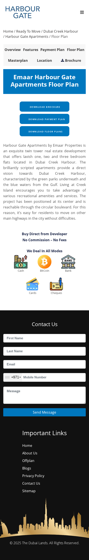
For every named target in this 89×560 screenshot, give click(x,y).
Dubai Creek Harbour (60, 31)
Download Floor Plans (45, 131)
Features (30, 49)
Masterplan (18, 60)
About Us (29, 453)
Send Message (44, 412)
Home (8, 31)
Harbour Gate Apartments (26, 36)
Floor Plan (75, 49)
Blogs (26, 468)
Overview (13, 49)
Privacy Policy (33, 475)
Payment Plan (52, 49)
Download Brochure (44, 106)
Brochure (73, 60)
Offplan (28, 460)
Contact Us (31, 483)
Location (44, 60)
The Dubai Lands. (35, 543)
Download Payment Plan (46, 119)
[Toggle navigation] (82, 12)
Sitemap (29, 491)
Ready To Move (28, 31)
